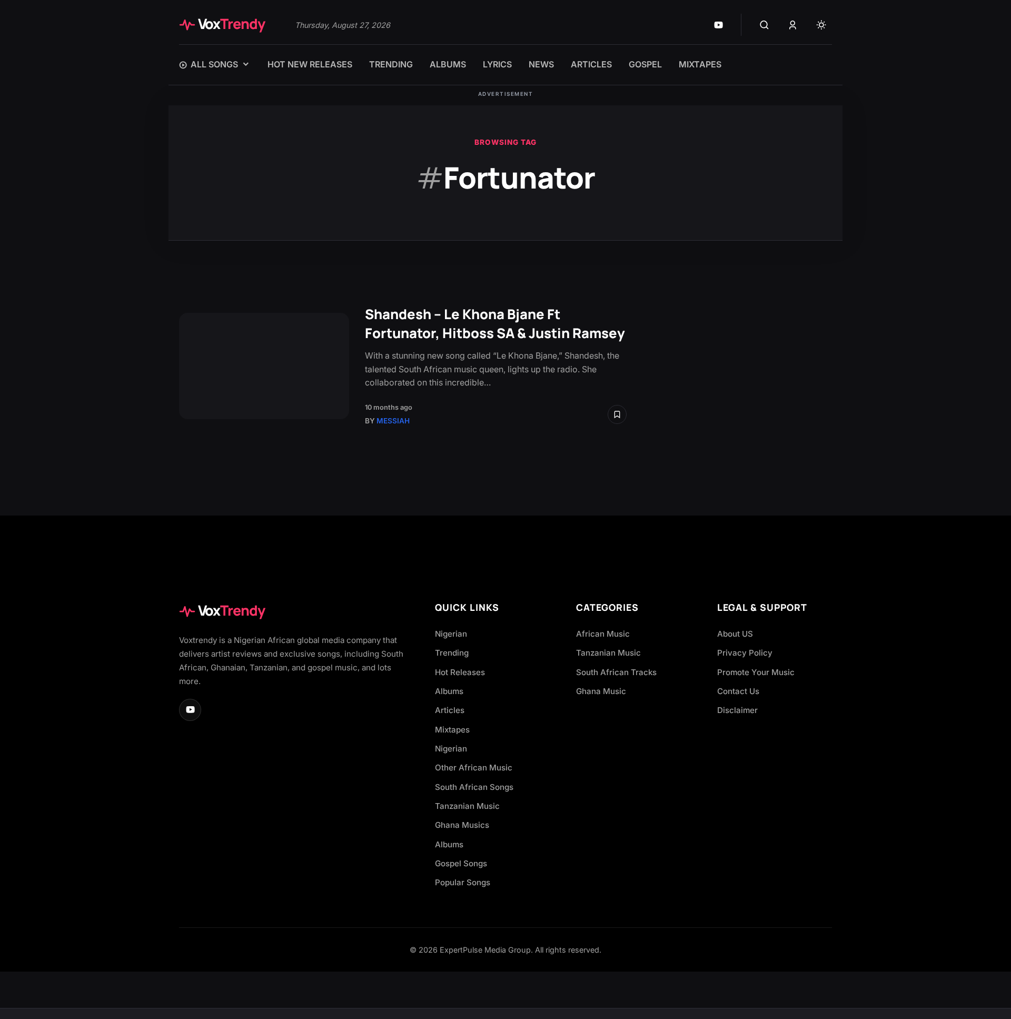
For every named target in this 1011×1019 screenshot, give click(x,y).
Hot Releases (460, 672)
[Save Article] (617, 414)
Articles (449, 710)
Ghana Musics (462, 825)
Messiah (393, 421)
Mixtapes (452, 730)
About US (735, 634)
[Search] (764, 25)
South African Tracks (616, 672)
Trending (452, 653)
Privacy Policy (744, 653)
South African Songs (474, 787)
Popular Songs (462, 882)
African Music (603, 634)
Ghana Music (601, 691)
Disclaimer (737, 710)
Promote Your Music (756, 672)
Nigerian (451, 634)
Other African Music (473, 768)
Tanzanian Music (467, 806)
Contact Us (738, 691)
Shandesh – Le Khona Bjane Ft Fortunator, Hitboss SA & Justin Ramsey (495, 323)
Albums (449, 691)
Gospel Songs (461, 863)
